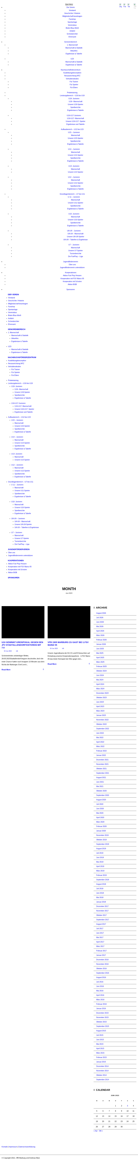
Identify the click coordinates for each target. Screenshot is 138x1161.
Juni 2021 (100, 782)
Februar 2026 (101, 640)
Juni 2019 (100, 857)
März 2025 (100, 662)
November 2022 (102, 720)
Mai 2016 (99, 991)
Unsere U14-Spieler (75, 155)
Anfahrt (72, 31)
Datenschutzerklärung (26, 1147)
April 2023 (100, 706)
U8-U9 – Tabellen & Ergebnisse (75, 240)
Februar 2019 (101, 875)
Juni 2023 (100, 702)
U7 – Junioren (73, 245)
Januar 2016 (101, 1008)
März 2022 (100, 746)
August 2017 (101, 924)
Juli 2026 (99, 617)
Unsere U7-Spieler (75, 250)
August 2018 (101, 884)
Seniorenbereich (70, 42)
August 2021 (101, 777)
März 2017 (100, 946)
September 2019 (102, 844)
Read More (6, 670)
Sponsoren (70, 289)
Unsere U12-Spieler (75, 183)
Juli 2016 (99, 982)
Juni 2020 (100, 809)
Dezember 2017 (102, 906)
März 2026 (100, 635)
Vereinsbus (72, 25)
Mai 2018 (99, 897)
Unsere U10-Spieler (75, 220)
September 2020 (102, 795)
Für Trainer (74, 82)
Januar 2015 (101, 1062)
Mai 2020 (99, 813)
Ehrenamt (72, 37)
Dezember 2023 (102, 693)
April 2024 (100, 684)
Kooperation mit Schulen (72, 281)
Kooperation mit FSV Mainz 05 (72, 278)
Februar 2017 (101, 951)
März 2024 (100, 689)
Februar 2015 (101, 1057)
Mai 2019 (99, 862)
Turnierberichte (75, 253)
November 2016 (102, 964)
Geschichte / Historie (72, 13)
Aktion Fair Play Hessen (72, 275)
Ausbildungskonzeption (72, 73)
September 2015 (102, 1026)
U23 (72, 59)
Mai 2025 (99, 653)
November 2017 (102, 911)
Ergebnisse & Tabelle (74, 54)
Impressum (13, 1147)
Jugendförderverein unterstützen (72, 267)
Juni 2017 (100, 933)
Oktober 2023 (101, 697)
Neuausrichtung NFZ (72, 76)
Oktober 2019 (101, 840)
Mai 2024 (99, 680)
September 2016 (102, 973)
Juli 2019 (99, 853)
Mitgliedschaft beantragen (72, 16)
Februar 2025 (101, 666)
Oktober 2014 (101, 1075)
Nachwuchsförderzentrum (70, 70)
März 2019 (100, 871)
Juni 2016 (100, 986)
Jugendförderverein (70, 262)
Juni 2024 (100, 675)
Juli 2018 (99, 888)
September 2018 (102, 880)
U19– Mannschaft (75, 101)
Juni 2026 (100, 622)
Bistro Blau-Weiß (72, 28)
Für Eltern (74, 87)
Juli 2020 (99, 804)
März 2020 (100, 822)
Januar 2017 (101, 955)
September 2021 (102, 773)
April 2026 (100, 631)
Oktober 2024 (101, 671)
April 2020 (100, 817)
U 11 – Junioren (74, 197)
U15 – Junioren (74, 132)
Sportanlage (72, 22)
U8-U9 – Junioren (74, 231)
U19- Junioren (73, 98)
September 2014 (102, 1079)
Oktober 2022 (101, 724)
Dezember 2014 (102, 1066)
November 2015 (102, 1017)
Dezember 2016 (102, 960)
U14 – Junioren (74, 149)
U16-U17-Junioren (74, 115)
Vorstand (72, 10)
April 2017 (100, 942)
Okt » (101, 1131)
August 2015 (101, 1031)
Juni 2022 (100, 733)
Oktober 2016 (101, 968)
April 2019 (100, 866)
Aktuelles (73, 51)
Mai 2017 (99, 937)
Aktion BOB (72, 284)
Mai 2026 (99, 626)
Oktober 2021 (101, 769)
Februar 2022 (101, 751)
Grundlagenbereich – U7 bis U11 (72, 194)
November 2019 (102, 835)
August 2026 (101, 613)
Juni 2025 (100, 649)
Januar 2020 (101, 831)
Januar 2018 (101, 902)
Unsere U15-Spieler (75, 138)
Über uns (72, 264)
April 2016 (100, 995)
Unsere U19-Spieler (75, 104)
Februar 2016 (101, 1004)
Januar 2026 (101, 644)
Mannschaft (75, 135)
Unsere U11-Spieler (75, 203)
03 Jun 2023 (8, 651)
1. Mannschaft (72, 45)
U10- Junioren (73, 214)
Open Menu (69, 4)
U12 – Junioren (74, 177)
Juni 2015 (100, 1040)
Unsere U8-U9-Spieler (75, 237)
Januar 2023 (101, 715)
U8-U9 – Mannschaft (75, 234)
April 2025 (100, 657)
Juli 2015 (99, 1035)
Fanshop (72, 19)
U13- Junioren (73, 166)
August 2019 (101, 848)
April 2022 (100, 742)
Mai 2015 (99, 1044)
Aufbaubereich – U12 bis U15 (72, 129)
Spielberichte (75, 107)
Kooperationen (70, 272)
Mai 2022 (99, 737)
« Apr (96, 1131)
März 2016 (100, 1000)
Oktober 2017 (101, 915)
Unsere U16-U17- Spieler (75, 121)
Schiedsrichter (72, 34)
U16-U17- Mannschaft (75, 118)
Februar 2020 (101, 826)
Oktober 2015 (101, 1022)
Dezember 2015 (102, 1013)
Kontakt (4, 1147)
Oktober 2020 (101, 791)
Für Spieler (74, 84)
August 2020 (101, 800)
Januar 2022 (101, 755)
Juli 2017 (99, 928)
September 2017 (102, 920)
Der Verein (71, 7)
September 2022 (102, 729)
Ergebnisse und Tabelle (75, 124)
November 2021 (102, 764)
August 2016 (101, 977)
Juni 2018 (100, 893)
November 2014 (102, 1071)
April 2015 (100, 1048)
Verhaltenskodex (72, 79)
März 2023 (100, 711)
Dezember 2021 (102, 760)
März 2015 (100, 1053)
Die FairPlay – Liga (75, 256)
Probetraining (72, 93)
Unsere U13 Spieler (75, 172)
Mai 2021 (99, 786)
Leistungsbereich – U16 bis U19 (72, 95)
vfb (17, 651)
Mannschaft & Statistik (73, 48)
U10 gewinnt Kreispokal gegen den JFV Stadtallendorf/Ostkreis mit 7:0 (22, 645)
